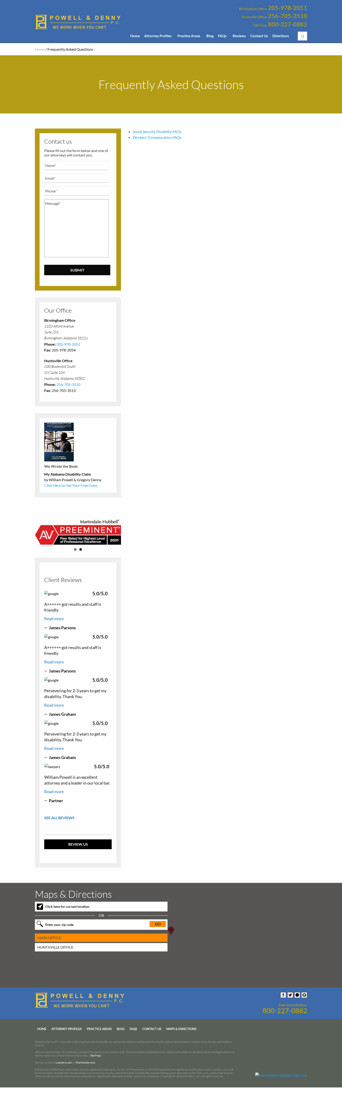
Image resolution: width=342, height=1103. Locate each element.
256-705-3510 (287, 16)
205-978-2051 (287, 8)
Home (135, 36)
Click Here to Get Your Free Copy (70, 485)
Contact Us (259, 36)
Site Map (95, 1055)
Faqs (133, 1029)
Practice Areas (189, 36)
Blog (210, 36)
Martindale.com (85, 1062)
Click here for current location (67, 907)
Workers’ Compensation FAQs (157, 137)
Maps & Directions (181, 1029)
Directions (280, 36)
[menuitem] (135, 37)
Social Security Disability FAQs (157, 131)
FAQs (222, 36)
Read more (54, 618)
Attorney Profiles (158, 36)
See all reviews (59, 817)
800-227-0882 (287, 24)
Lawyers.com (64, 1062)
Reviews (239, 36)
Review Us (78, 844)
